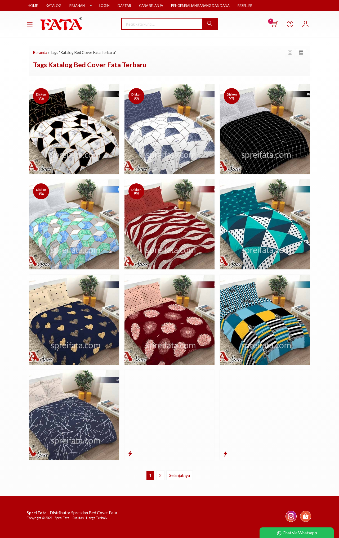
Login (104, 5)
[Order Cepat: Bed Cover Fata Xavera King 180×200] (225, 263)
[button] (209, 24)
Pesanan (77, 5)
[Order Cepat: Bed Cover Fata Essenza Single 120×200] (34, 168)
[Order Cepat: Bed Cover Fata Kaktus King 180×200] (225, 453)
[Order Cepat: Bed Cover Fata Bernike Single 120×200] (34, 263)
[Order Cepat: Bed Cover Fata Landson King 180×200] (34, 453)
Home (33, 5)
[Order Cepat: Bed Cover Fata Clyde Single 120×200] (129, 168)
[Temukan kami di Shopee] (306, 521)
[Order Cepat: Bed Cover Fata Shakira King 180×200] (129, 358)
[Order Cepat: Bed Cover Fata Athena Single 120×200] (129, 263)
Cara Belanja (151, 5)
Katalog (53, 5)
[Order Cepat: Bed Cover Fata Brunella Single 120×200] (225, 168)
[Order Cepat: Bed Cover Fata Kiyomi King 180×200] (129, 453)
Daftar (124, 5)
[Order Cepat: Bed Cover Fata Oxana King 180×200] (225, 358)
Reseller (245, 5)
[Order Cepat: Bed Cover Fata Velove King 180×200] (34, 358)
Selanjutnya (179, 475)
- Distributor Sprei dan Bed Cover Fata (71, 512)
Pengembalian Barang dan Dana (200, 5)
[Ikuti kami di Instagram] (291, 521)
